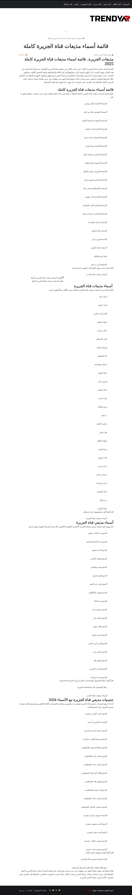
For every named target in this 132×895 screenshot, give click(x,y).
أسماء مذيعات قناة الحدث (96, 274)
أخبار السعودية (86, 4)
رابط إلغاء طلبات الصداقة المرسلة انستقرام (89, 867)
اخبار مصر (107, 4)
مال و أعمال (68, 4)
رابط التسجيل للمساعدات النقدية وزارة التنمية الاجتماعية (83, 680)
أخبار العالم (117, 4)
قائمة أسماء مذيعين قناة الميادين (94, 859)
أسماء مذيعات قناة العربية (96, 518)
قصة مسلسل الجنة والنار (96, 852)
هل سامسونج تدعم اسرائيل (94, 512)
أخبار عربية (97, 4)
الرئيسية (126, 4)
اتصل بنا (29, 890)
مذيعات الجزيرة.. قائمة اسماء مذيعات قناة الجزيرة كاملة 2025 (68, 61)
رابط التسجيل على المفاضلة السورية (92, 687)
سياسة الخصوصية (40, 890)
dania (110, 55)
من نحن (22, 890)
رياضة (76, 4)
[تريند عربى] (110, 18)
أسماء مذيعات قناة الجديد (96, 695)
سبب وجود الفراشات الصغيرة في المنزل (88, 268)
